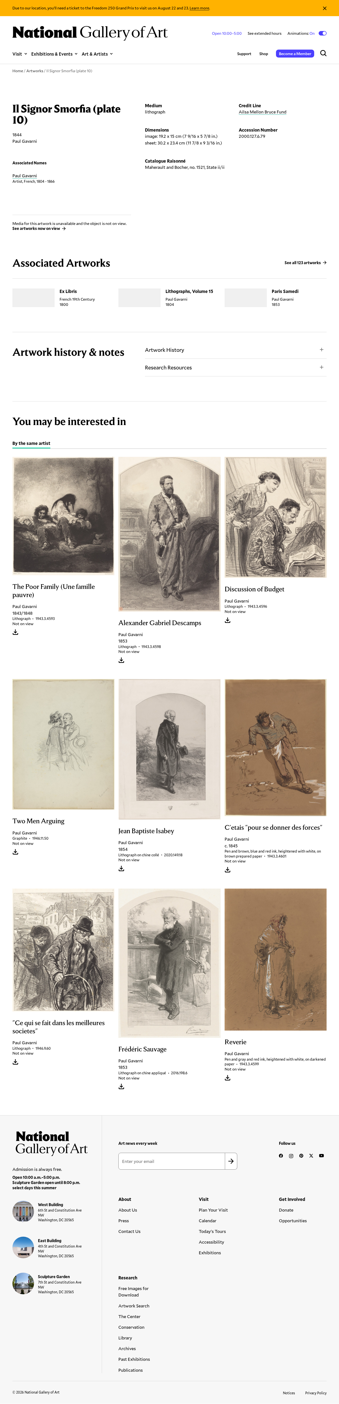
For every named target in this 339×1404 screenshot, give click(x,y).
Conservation (131, 1327)
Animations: (301, 33)
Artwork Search (133, 1306)
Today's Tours (212, 1231)
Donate (286, 1210)
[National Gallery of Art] (50, 1142)
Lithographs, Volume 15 (189, 291)
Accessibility (211, 1242)
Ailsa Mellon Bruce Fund (262, 112)
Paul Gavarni (24, 176)
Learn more (199, 7)
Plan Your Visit (213, 1210)
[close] (325, 8)
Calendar (207, 1221)
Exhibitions (210, 1253)
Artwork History (164, 349)
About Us (127, 1210)
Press (123, 1221)
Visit (17, 54)
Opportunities (293, 1221)
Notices (289, 1393)
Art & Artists (95, 54)
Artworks (34, 70)
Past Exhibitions (134, 1359)
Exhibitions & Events (51, 54)
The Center (129, 1316)
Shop (263, 53)
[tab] (31, 444)
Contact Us (129, 1231)
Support (244, 53)
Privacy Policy (316, 1393)
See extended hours (264, 33)
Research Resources (168, 367)
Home (17, 70)
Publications (130, 1370)
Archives (127, 1348)
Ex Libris (68, 291)
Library (125, 1338)
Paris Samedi (285, 291)
